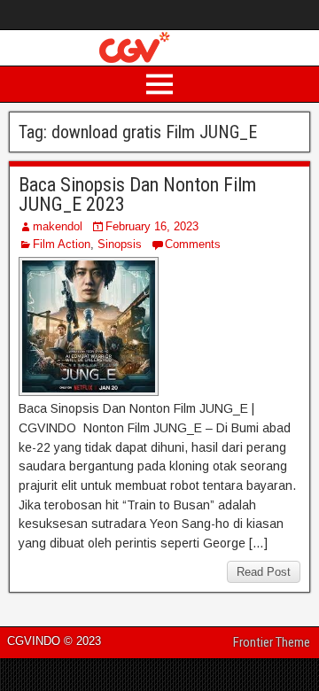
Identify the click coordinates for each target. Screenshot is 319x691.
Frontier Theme (271, 642)
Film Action (61, 244)
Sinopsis (119, 244)
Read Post (264, 571)
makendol (57, 226)
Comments (193, 244)
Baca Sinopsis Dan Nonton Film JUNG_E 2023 (137, 194)
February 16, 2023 (151, 226)
